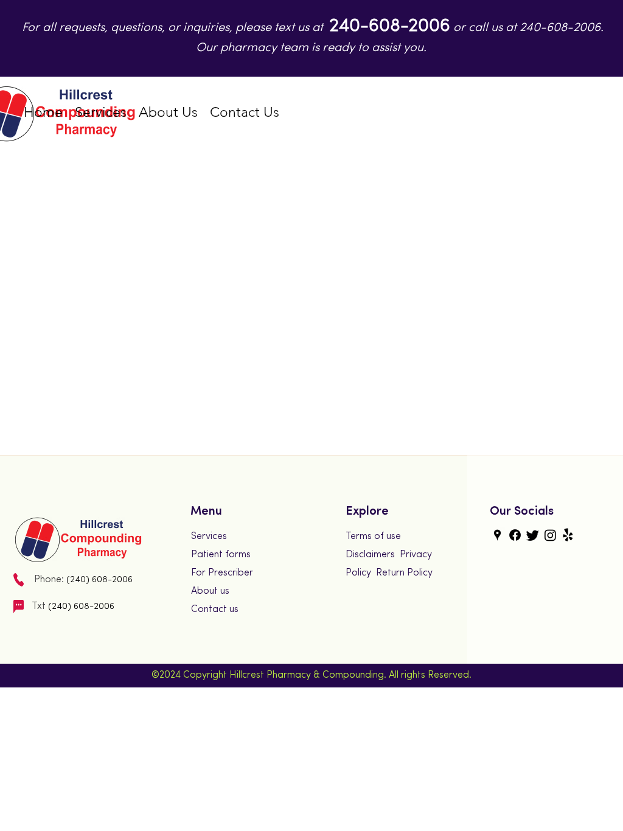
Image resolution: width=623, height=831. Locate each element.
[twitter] (532, 535)
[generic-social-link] (515, 535)
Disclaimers (370, 555)
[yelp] (568, 535)
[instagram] (550, 535)
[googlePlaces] (497, 535)
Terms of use (373, 536)
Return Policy (404, 573)
